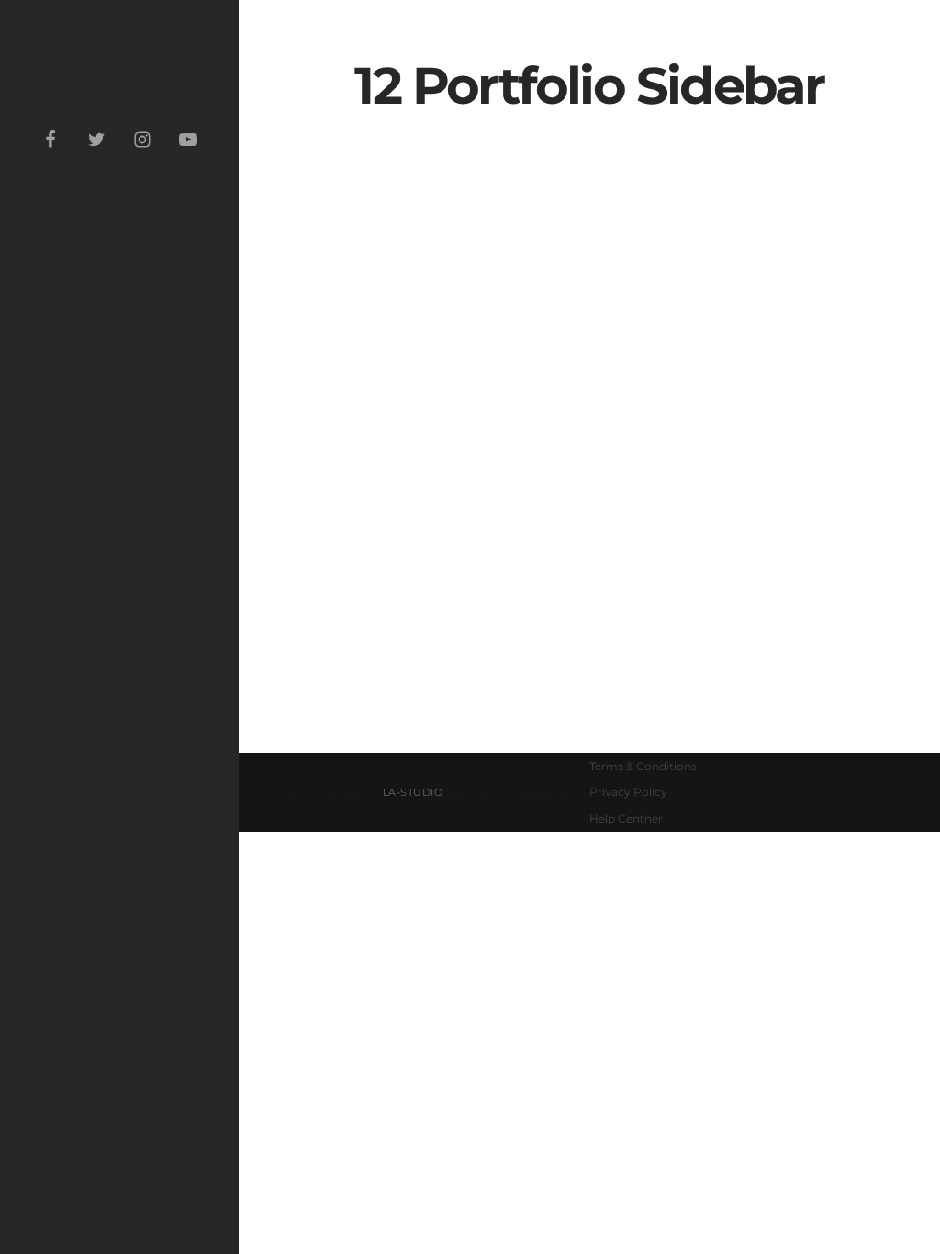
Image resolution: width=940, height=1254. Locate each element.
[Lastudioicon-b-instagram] (142, 139)
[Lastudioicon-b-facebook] (50, 139)
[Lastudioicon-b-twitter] (96, 139)
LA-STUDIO (413, 792)
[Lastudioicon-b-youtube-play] (188, 139)
